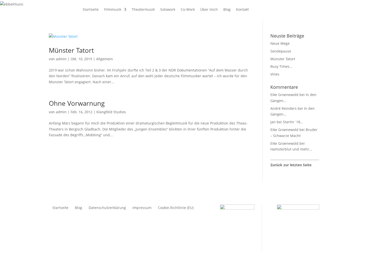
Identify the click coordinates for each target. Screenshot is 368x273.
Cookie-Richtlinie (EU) (176, 208)
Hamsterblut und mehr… (291, 149)
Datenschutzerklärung (107, 208)
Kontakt (242, 9)
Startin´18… (293, 122)
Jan (273, 122)
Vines (274, 74)
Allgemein (104, 58)
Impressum (141, 208)
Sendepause (280, 51)
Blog (227, 9)
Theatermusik (143, 9)
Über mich (209, 9)
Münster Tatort (71, 50)
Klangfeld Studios (111, 112)
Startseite (91, 9)
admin (61, 58)
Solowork (167, 9)
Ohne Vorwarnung (77, 103)
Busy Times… (281, 66)
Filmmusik (112, 9)
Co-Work (188, 9)
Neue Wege (280, 43)
